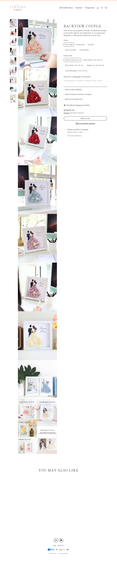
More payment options (85, 123)
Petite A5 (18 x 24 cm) (72, 60)
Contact (78, 8)
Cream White (84, 50)
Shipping (66, 113)
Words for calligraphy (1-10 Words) (77, 77)
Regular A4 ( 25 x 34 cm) (95, 65)
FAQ (54, 545)
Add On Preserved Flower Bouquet (78, 94)
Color (66, 40)
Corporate (89, 8)
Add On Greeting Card (73, 99)
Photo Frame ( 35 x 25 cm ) (74, 65)
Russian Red (80, 44)
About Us (61, 545)
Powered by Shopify (63, 553)
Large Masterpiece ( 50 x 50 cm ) (76, 71)
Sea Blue (91, 44)
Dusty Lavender (70, 50)
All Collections (66, 8)
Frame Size (68, 56)
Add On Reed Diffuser (73, 90)
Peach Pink (69, 44)
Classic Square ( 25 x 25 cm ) (93, 60)
